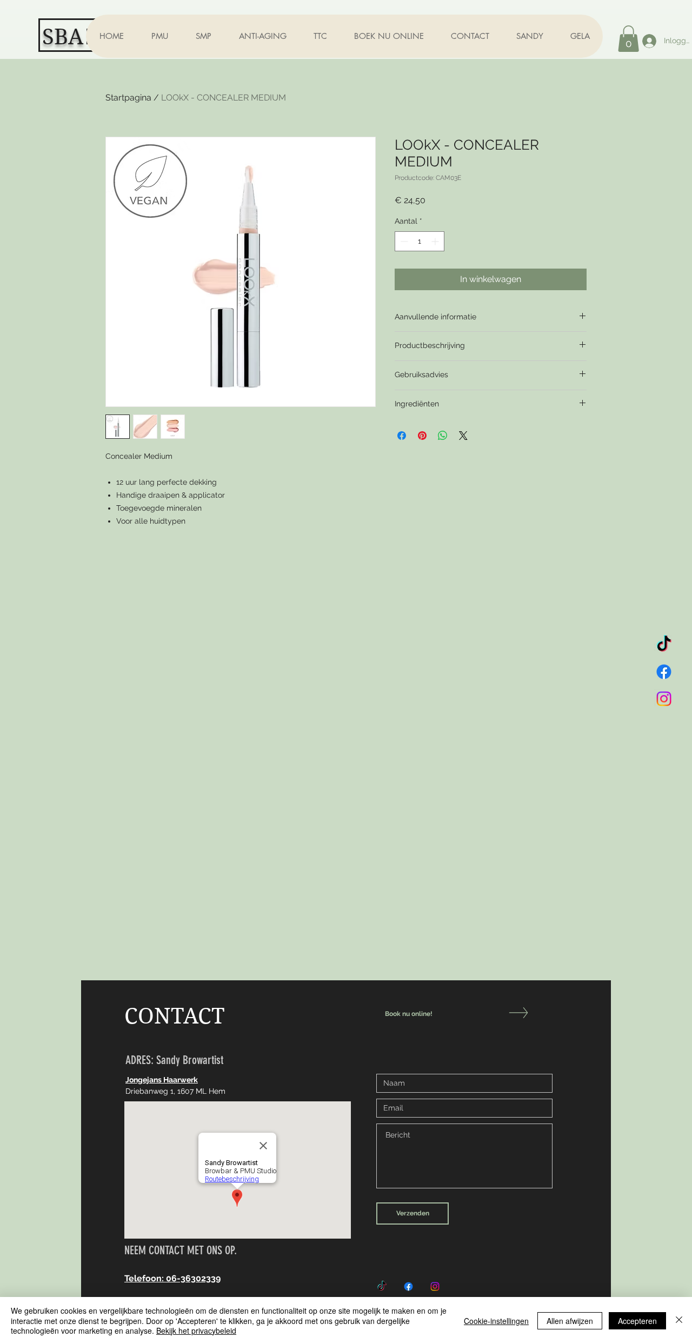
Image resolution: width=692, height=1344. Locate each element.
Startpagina (128, 97)
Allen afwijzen (570, 1320)
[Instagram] (664, 698)
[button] (159, 36)
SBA (62, 37)
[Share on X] (463, 435)
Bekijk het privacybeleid (196, 1330)
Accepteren (637, 1320)
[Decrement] (403, 241)
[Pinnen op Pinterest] (422, 435)
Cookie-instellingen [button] (496, 1320)
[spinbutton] (419, 241)
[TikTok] (664, 644)
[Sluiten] (679, 1320)
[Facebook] (664, 671)
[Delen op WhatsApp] (442, 435)
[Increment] (436, 241)
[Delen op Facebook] (401, 435)
